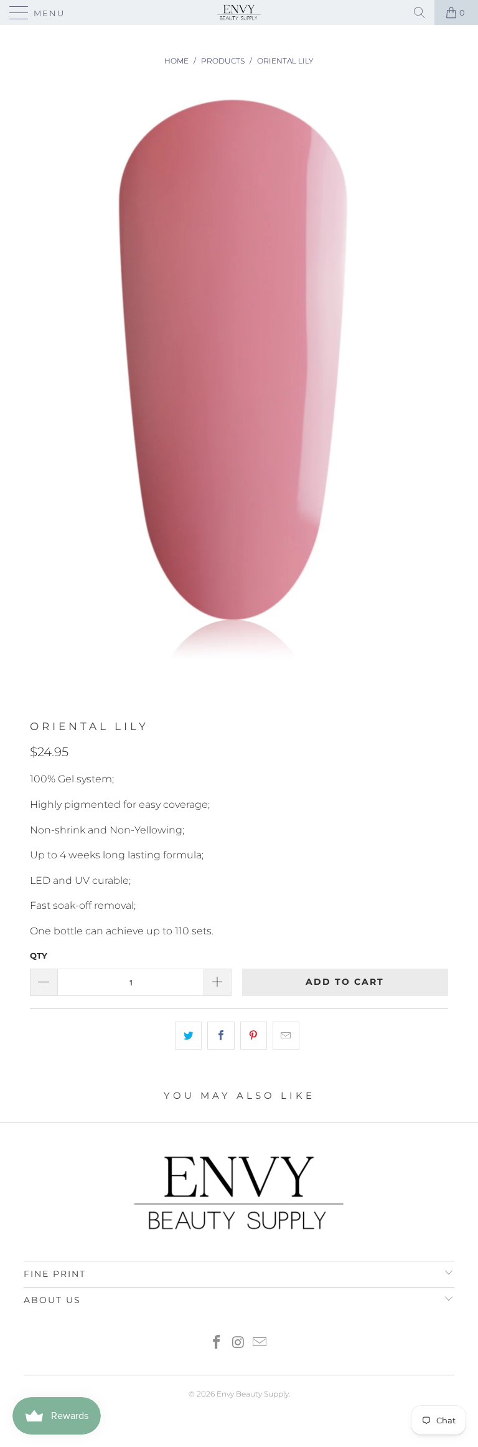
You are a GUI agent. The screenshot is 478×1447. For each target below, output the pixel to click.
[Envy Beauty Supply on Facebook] (216, 1343)
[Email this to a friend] (286, 1036)
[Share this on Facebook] (220, 1036)
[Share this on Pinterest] (253, 1036)
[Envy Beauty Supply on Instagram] (238, 1343)
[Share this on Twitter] (188, 1036)
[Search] (419, 12)
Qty (38, 956)
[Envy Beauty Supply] (239, 12)
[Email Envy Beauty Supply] (260, 1343)
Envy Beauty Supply (253, 1393)
